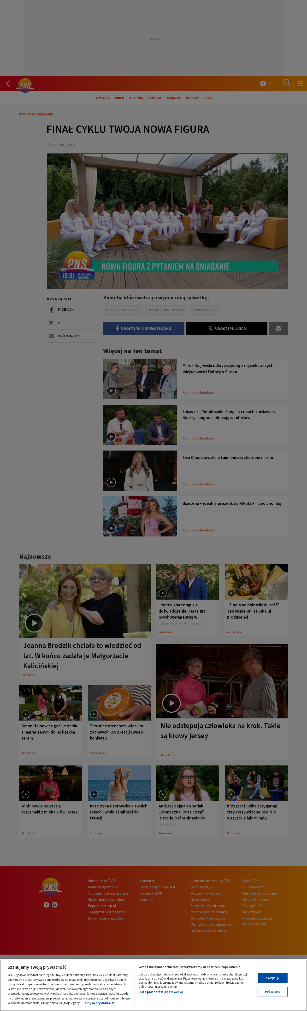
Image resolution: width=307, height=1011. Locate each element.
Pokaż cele (272, 992)
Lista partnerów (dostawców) (161, 992)
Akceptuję (273, 978)
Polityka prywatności (98, 1003)
